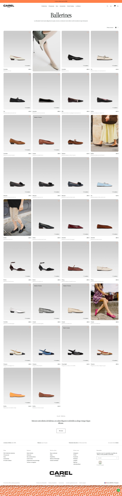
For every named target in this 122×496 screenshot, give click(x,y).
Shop (5, 450)
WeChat (75, 462)
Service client (53, 450)
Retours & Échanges (54, 458)
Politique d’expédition (53, 482)
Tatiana (66, 153)
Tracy (65, 279)
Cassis (37, 153)
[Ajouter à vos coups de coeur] (29, 32)
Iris (94, 69)
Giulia (7, 237)
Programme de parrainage (33, 460)
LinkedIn (75, 460)
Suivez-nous (76, 450)
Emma (7, 279)
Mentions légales (82, 482)
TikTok (74, 455)
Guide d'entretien (54, 460)
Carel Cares (30, 458)
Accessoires (6, 458)
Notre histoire (30, 453)
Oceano (8, 364)
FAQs (51, 455)
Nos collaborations (31, 456)
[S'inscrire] (116, 458)
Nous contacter (53, 453)
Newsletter (99, 450)
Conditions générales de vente (71, 482)
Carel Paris (6, 482)
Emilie (94, 111)
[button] (44, 6)
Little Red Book (76, 464)
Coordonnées (61, 482)
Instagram (75, 453)
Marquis (8, 195)
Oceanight (67, 364)
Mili (65, 111)
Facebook (75, 456)
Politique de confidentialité (41, 482)
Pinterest (75, 458)
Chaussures (6, 455)
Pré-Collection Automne (9, 453)
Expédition (52, 456)
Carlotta (8, 69)
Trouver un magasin (31, 462)
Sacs (5, 456)
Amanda (37, 111)
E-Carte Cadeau (7, 460)
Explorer (29, 450)
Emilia (7, 406)
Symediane (17, 482)
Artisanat (29, 455)
